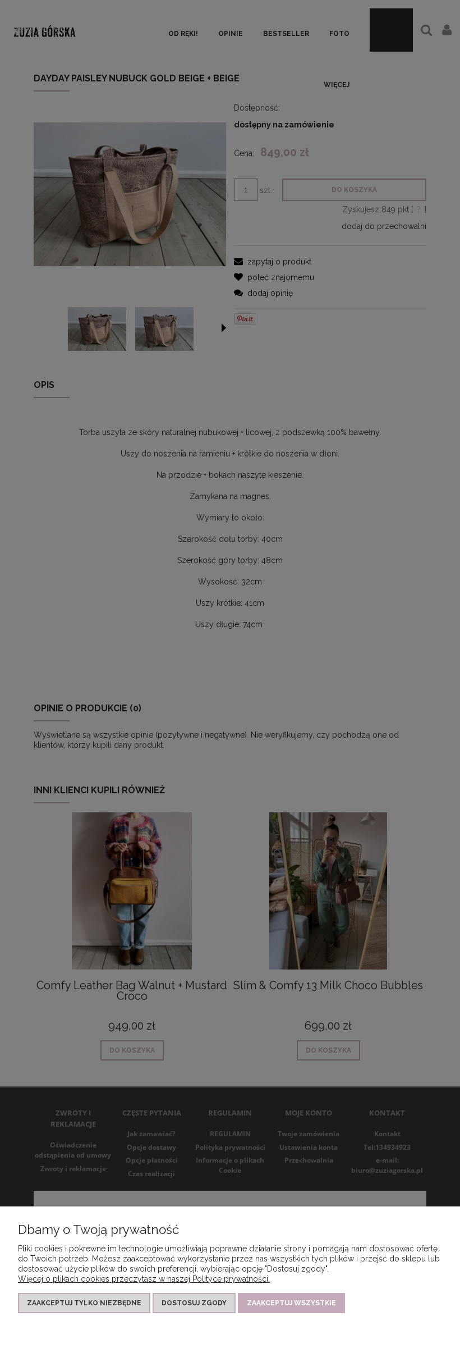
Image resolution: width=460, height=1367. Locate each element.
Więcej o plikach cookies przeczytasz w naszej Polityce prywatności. (144, 1278)
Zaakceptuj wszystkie (291, 1303)
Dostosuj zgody (194, 1303)
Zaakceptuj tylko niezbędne (84, 1303)
